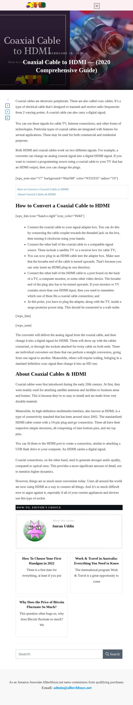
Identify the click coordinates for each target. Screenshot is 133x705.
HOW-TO (23, 507)
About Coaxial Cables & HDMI (36, 194)
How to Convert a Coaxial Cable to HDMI (43, 189)
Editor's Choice (46, 507)
